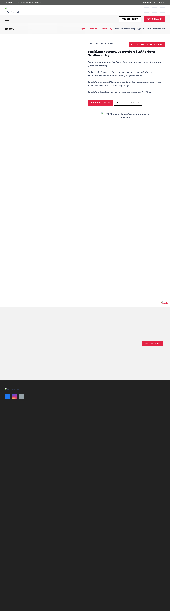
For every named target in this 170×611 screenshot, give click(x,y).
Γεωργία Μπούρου (75, 347)
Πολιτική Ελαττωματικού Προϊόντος (61, 409)
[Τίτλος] (146, 10)
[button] (7, 19)
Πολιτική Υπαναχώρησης (97, 395)
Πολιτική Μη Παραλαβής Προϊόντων (61, 413)
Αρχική (82, 29)
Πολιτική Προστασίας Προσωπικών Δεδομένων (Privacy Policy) (101, 405)
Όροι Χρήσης (51, 395)
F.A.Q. (88, 411)
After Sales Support (94, 416)
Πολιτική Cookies (93, 400)
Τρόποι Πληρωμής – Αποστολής (59, 400)
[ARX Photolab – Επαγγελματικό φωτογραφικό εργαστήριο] (12, 10)
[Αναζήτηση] (79, 10)
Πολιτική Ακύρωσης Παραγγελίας (60, 404)
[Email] (21, 396)
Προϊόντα (93, 29)
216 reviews (91, 342)
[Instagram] (14, 396)
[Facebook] (7, 396)
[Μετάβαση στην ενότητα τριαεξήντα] (165, 305)
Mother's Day (106, 29)
